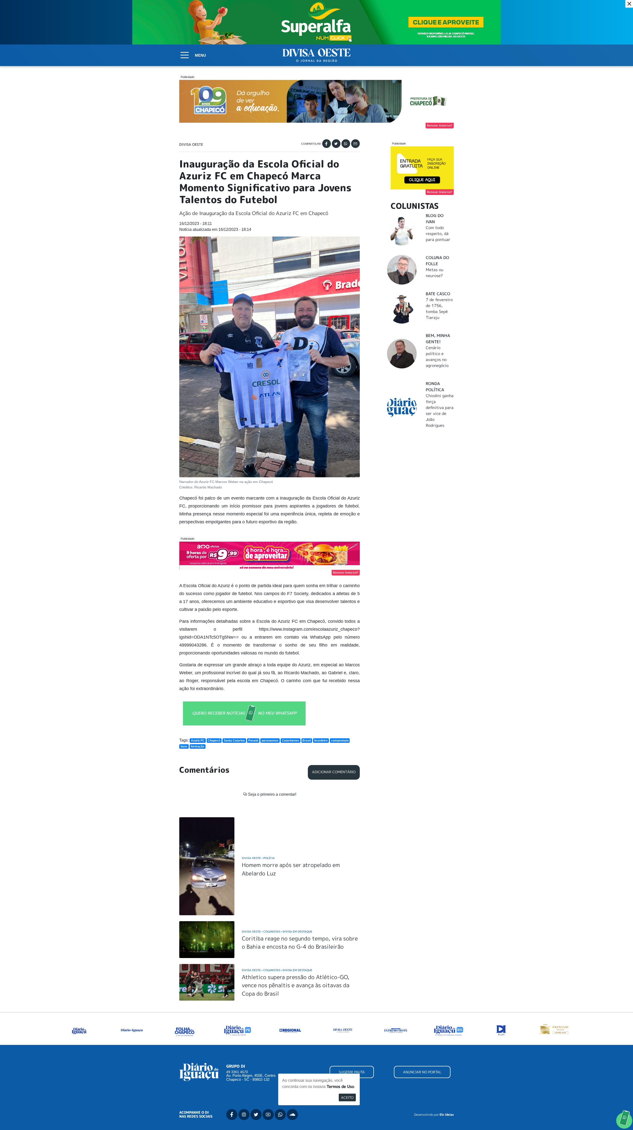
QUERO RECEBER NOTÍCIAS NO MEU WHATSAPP (244, 713)
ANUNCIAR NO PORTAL (422, 1072)
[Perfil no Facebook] (231, 1114)
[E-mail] (355, 143)
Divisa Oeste (191, 144)
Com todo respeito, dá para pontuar (438, 233)
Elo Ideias (447, 1115)
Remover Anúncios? (439, 125)
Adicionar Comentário (334, 771)
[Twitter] (336, 143)
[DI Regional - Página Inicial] (79, 1030)
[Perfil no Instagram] (243, 1114)
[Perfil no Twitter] (256, 1114)
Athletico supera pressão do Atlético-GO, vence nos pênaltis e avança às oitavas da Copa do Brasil (295, 985)
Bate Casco (438, 293)
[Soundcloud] (292, 1114)
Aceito (347, 1097)
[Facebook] (326, 143)
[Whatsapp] (345, 143)
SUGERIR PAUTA (352, 1072)
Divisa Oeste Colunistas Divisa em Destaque (277, 931)
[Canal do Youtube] (268, 1114)
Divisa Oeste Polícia (258, 858)
